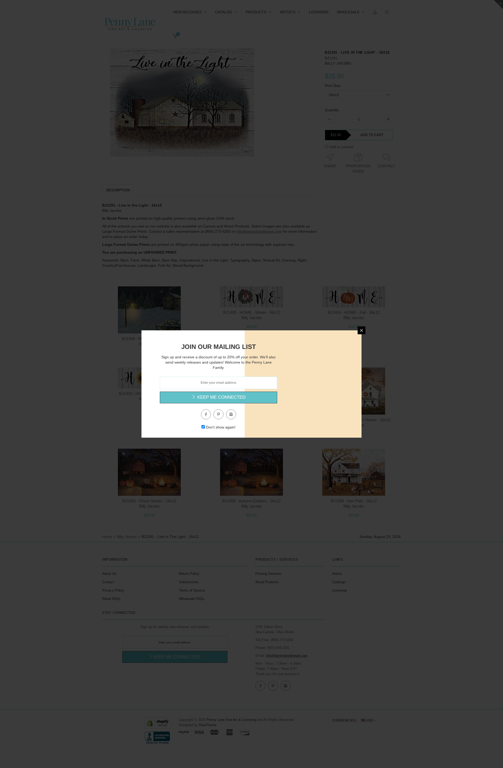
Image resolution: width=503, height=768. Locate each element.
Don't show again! (221, 427)
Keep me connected (220, 397)
